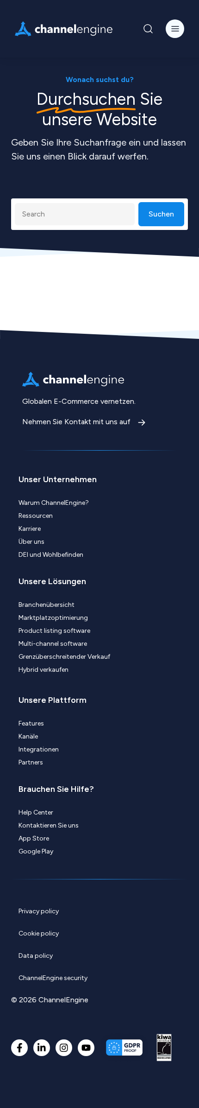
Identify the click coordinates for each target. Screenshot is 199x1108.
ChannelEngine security (53, 978)
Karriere (30, 529)
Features (31, 723)
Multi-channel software (53, 644)
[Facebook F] (19, 1047)
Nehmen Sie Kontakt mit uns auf (77, 421)
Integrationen (39, 749)
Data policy (36, 956)
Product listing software (54, 631)
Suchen (161, 214)
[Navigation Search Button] (148, 28)
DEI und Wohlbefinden (51, 555)
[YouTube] (86, 1047)
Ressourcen (36, 516)
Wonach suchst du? (100, 79)
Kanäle (28, 736)
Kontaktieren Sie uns (49, 825)
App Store (34, 838)
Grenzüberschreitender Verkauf (64, 657)
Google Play (36, 851)
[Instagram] (64, 1047)
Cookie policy (39, 933)
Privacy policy (39, 911)
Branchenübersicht (47, 605)
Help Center (36, 812)
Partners (31, 762)
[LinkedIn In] (41, 1047)
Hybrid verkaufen (43, 670)
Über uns (31, 542)
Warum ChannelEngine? (54, 503)
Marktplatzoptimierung (53, 618)
